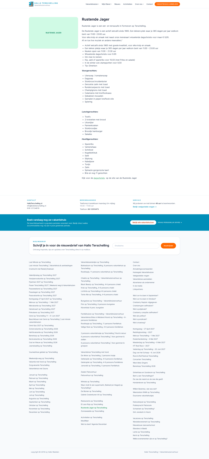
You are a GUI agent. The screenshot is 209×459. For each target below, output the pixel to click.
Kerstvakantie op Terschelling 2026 (43, 339)
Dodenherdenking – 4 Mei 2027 (145, 339)
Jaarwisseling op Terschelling (40, 346)
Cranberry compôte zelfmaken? (145, 312)
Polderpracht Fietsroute (142, 405)
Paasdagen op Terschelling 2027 (42, 292)
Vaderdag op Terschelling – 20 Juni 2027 (149, 349)
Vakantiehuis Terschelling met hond (95, 352)
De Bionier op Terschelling (91, 391)
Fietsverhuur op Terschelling (92, 375)
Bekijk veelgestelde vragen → (145, 207)
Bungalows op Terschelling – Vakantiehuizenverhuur (101, 301)
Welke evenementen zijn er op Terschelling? (150, 439)
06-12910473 (93, 209)
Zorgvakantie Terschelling (39, 365)
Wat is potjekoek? (140, 309)
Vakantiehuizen (92, 4)
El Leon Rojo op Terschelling (92, 404)
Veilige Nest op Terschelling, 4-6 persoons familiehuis (102, 327)
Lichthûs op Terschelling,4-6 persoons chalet (98, 291)
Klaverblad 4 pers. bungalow (92, 308)
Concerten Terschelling (142, 359)
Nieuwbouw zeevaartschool (144, 425)
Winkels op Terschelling (90, 382)
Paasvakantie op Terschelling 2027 (43, 295)
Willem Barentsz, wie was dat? (145, 389)
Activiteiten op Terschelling (91, 417)
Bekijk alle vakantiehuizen (143, 222)
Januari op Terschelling (38, 375)
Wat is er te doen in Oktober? (144, 299)
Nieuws (117, 4)
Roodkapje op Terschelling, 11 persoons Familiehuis (101, 323)
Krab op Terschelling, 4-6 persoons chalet (97, 288)
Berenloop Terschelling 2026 (144, 366)
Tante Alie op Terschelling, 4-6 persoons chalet (99, 294)
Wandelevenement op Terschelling (146, 422)
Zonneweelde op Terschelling (92, 411)
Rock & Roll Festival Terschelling (145, 356)
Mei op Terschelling (36, 388)
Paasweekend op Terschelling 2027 (43, 289)
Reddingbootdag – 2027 (142, 332)
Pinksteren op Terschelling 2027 (41, 312)
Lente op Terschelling (141, 432)
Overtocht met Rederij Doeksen (41, 269)
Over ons (138, 4)
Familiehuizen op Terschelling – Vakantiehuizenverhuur (102, 314)
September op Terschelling (39, 402)
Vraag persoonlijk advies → (170, 222)
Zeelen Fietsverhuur (89, 372)
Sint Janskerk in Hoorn (142, 412)
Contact (149, 4)
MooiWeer (85, 421)
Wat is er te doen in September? (145, 295)
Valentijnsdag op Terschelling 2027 (42, 275)
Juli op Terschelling (36, 395)
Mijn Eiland (106, 4)
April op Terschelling (37, 385)
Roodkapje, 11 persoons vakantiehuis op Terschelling (102, 272)
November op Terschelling (39, 409)
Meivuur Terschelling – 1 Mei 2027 (146, 336)
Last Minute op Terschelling (40, 262)
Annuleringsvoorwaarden (143, 269)
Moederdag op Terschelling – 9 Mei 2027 (149, 342)
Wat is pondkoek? (140, 319)
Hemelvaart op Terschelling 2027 (42, 309)
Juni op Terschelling (37, 392)
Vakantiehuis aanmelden (167, 4)
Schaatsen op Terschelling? (144, 409)
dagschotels (99, 178)
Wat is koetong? (139, 323)
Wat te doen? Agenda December (94, 424)
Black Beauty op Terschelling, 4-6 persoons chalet (101, 284)
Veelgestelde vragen (141, 276)
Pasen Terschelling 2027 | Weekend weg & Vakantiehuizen (52, 285)
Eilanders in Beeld (140, 428)
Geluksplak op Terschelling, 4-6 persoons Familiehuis (102, 362)
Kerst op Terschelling (141, 435)
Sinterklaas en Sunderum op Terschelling (149, 372)
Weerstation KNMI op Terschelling (146, 392)
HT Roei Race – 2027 (141, 346)
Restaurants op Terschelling (92, 401)
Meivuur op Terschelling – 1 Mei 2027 (43, 302)
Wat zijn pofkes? (139, 316)
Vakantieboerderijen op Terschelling (95, 262)
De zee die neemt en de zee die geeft (148, 379)
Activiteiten (127, 4)
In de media (137, 286)
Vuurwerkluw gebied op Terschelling (43, 352)
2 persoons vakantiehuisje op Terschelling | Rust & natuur (103, 333)
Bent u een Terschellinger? (143, 376)
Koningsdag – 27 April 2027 (143, 329)
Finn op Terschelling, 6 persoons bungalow (98, 304)
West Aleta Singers (140, 363)
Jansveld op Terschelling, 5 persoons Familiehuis (100, 366)
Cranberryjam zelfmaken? (143, 306)
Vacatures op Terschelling (143, 418)
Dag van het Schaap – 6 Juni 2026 (146, 353)
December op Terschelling (39, 412)
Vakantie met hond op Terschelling (42, 362)
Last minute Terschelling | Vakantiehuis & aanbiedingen (50, 265)
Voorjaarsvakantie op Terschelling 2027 (44, 279)
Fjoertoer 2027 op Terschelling (41, 282)
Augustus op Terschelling (39, 398)
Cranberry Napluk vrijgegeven (145, 302)
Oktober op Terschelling (38, 405)
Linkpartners (138, 289)
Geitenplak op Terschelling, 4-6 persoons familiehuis (101, 359)
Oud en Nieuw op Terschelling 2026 (43, 342)
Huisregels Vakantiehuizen (143, 272)
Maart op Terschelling (37, 382)
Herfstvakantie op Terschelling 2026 (43, 332)
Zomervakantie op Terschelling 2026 (43, 329)
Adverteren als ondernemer (143, 282)
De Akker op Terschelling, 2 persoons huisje (98, 355)
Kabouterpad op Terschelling (144, 402)
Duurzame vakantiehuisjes (143, 396)
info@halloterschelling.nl (36, 206)
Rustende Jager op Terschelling (94, 408)
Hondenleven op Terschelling (144, 382)
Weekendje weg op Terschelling (41, 358)
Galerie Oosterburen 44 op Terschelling (96, 395)
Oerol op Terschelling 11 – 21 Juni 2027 (44, 316)
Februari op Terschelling (38, 378)
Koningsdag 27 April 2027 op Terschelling (45, 299)
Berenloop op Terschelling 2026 (41, 336)
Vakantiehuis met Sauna (38, 368)
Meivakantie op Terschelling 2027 (42, 306)
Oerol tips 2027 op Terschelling (41, 325)
